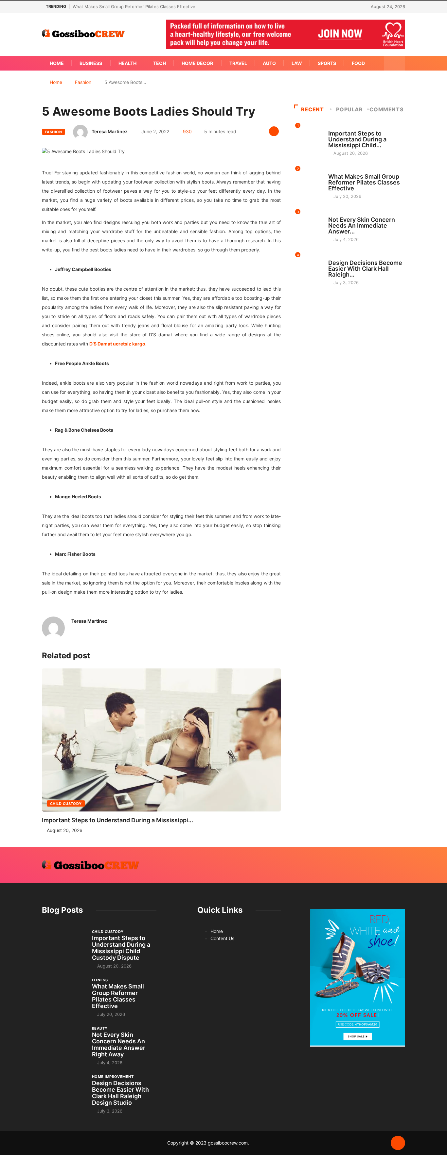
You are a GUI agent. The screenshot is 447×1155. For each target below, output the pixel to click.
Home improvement (349, 256)
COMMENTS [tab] (386, 109)
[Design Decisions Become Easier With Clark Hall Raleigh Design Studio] (63, 1090)
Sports (327, 63)
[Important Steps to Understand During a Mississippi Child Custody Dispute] (63, 945)
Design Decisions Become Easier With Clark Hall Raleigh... (365, 268)
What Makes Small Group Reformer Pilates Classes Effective (134, 6)
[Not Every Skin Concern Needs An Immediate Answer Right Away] (63, 1041)
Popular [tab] (349, 109)
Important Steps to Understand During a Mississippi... (117, 820)
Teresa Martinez (110, 131)
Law (297, 63)
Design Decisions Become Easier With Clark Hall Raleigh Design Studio (120, 1093)
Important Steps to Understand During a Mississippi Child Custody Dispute (121, 948)
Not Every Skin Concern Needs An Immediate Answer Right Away (118, 1044)
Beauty (336, 213)
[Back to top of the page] (398, 1143)
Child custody (66, 803)
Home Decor (197, 63)
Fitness (336, 170)
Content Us (222, 938)
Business (91, 63)
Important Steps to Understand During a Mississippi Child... (357, 139)
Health (127, 63)
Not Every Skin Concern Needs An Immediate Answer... (361, 225)
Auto (269, 63)
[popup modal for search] (394, 63)
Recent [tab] (312, 109)
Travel (238, 63)
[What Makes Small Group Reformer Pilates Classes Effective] (63, 993)
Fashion (83, 82)
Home (57, 63)
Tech (159, 63)
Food (358, 63)
